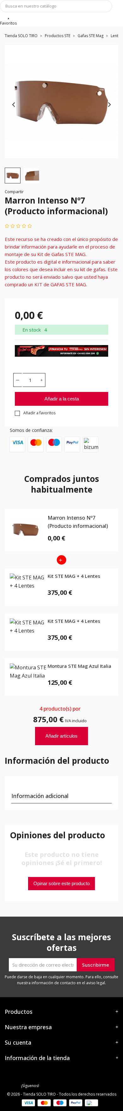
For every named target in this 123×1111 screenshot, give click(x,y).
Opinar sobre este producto (61, 883)
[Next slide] (109, 105)
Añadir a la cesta (61, 398)
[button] (12, 175)
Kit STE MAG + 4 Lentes (74, 576)
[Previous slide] (14, 105)
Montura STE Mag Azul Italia (79, 666)
